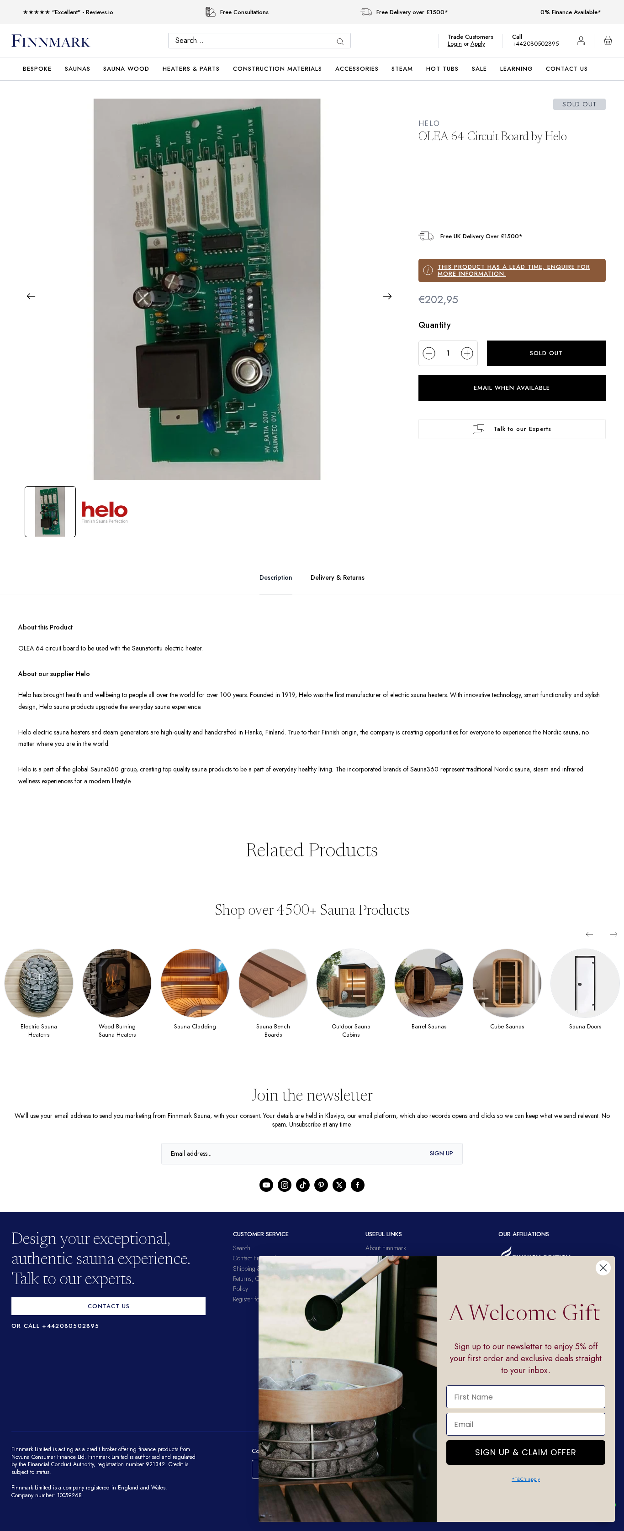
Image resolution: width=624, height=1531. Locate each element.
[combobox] (261, 40)
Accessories (357, 68)
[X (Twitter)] (339, 1185)
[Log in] (581, 40)
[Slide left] (589, 934)
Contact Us (567, 68)
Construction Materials (277, 68)
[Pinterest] (321, 1185)
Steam (402, 68)
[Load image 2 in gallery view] (105, 512)
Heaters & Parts (191, 68)
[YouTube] (266, 1185)
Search (241, 1248)
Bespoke (37, 68)
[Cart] (608, 40)
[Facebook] (358, 1185)
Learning (516, 68)
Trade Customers (475, 37)
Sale (479, 68)
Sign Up (441, 1153)
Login (459, 43)
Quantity (434, 325)
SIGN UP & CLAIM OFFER (525, 1450)
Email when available (512, 387)
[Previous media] (31, 296)
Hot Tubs (442, 68)
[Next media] (387, 296)
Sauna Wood (126, 68)
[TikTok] (303, 1185)
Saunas (77, 68)
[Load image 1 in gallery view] (50, 512)
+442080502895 (538, 43)
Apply (482, 43)
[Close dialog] (603, 1268)
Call (522, 37)
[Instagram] (284, 1185)
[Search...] (342, 41)
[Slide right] (614, 934)
